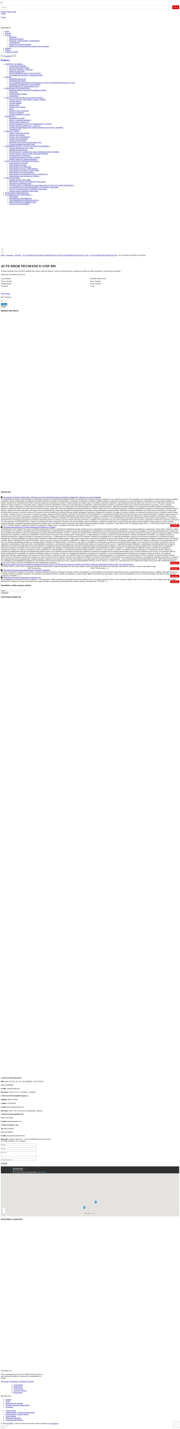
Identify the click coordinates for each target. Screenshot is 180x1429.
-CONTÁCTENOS (19, 1391)
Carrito (3, 13)
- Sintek (7, 1401)
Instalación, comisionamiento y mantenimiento (24, 41)
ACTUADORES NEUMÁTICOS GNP (103, 255)
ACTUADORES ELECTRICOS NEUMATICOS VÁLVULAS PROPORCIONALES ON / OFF (55, 255)
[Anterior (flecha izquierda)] (1, 1427)
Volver (3, 306)
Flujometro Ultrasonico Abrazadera (38, 570)
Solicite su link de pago (8, 12)
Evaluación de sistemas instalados (20, 44)
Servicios (8, 35)
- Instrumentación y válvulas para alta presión (20, 1412)
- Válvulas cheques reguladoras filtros (17, 1405)
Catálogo (8, 48)
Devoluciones (17, 1392)
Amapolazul (54, 1423)
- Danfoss (8, 1399)
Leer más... (174, 526)
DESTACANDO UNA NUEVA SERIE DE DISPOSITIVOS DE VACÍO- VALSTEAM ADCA (101, 564)
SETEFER (10, 1423)
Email (3, 590)
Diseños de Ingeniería (16, 39)
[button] (6, 28)
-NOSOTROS (18, 1385)
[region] (90, 230)
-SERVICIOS (17, 1387)
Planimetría (13, 37)
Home (7, 31)
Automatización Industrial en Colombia (42, 527)
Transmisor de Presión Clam (31, 577)
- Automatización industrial (14, 1420)
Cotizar (3, 17)
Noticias (7, 50)
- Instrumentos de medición (14, 1403)
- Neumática (9, 1407)
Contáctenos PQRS (11, 52)
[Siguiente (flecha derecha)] (4, 1427)
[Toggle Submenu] (23, 64)
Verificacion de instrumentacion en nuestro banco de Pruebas (29, 46)
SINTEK (18, 255)
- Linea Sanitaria (10, 1416)
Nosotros (8, 33)
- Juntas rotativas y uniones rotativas (17, 1414)
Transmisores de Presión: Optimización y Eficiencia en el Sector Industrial (76, 497)
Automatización (14, 42)
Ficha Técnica (5, 293)
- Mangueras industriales (13, 1418)
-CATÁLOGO (18, 1389)
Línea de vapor (11, 1410)
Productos (5, 60)
